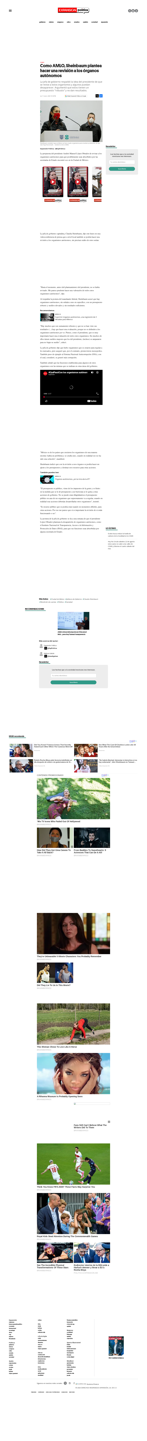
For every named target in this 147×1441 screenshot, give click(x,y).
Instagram (133, 10)
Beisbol (69, 1347)
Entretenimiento (42, 1340)
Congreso (11, 1349)
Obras (10, 1332)
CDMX (68, 22)
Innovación (70, 1322)
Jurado (68, 1375)
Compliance (41, 1392)
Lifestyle (69, 1355)
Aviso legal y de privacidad (53, 1392)
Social (39, 1371)
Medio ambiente (42, 1369)
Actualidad (70, 1332)
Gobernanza (41, 1373)
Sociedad (94, 22)
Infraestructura (42, 1359)
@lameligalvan (52, 656)
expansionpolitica (69, 1383)
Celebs (40, 1330)
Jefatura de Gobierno (74, 599)
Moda (10, 1369)
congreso (60, 22)
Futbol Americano (71, 1349)
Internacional (12, 1328)
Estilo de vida (41, 1332)
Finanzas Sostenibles (72, 1320)
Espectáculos (12, 1363)
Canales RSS (64, 1392)
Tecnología (12, 1330)
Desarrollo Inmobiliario (44, 1357)
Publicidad (33, 1392)
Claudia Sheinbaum (91, 599)
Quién (11, 1361)
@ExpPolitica (60, 149)
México (58, 314)
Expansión (13, 1320)
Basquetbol (70, 1351)
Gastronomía (70, 1363)
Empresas (11, 1322)
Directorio (72, 1392)
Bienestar (69, 1371)
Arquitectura (41, 1361)
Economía (11, 1326)
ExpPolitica (65, 1383)
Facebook (136, 10)
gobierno (42, 22)
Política (61, 602)
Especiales (70, 1338)
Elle (39, 1324)
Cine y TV (40, 1344)
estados (77, 22)
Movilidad (40, 1375)
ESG (10, 1334)
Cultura (40, 1320)
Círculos (11, 1367)
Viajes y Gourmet (13, 1373)
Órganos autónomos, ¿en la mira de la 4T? (72, 479)
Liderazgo (69, 1334)
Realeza (11, 1365)
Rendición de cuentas (48, 602)
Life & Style (42, 1336)
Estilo (39, 1338)
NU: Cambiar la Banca (116, 1358)
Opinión (11, 1355)
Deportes (40, 1342)
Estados (11, 1353)
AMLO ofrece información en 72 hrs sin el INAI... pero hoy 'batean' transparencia (72, 633)
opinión (85, 22)
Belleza (11, 1371)
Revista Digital (70, 1357)
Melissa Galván (49, 653)
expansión (104, 22)
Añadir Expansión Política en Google (76, 96)
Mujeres (11, 1336)
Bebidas (69, 1365)
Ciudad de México (57, 599)
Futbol (68, 1344)
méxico (51, 22)
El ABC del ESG (70, 1324)
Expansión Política (50, 645)
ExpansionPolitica (74, 1383)
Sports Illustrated (73, 1343)
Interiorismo (41, 1363)
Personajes (70, 1369)
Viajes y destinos (71, 1367)
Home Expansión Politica (15, 1324)
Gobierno (11, 1345)
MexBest (70, 1361)
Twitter (129, 10)
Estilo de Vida (70, 1373)
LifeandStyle (12, 1339)
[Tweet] (97, 95)
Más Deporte (70, 1353)
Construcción (41, 1355)
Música (40, 1347)
